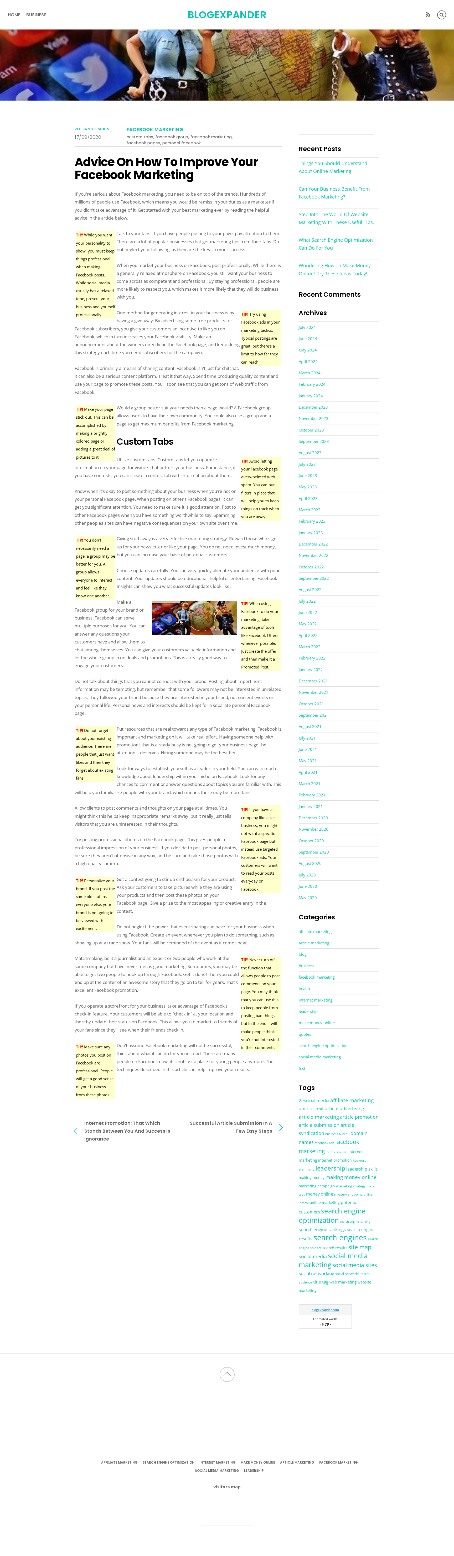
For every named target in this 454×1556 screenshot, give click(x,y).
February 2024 (312, 384)
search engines (340, 1237)
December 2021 (313, 680)
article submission (319, 1125)
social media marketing (320, 1056)
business (36, 15)
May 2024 (308, 350)
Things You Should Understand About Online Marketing (333, 167)
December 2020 (313, 817)
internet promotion (335, 1160)
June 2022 (308, 612)
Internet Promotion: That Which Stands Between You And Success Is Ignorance (127, 1131)
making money (311, 1177)
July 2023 (307, 464)
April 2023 (308, 498)
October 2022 (311, 566)
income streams (336, 1152)
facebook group (172, 137)
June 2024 (308, 338)
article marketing (314, 942)
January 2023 (311, 532)
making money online (351, 1177)
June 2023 (308, 475)
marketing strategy (351, 1186)
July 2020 (307, 875)
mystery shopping (348, 1194)
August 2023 (310, 452)
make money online (317, 1022)
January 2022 (311, 669)
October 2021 (311, 703)
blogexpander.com (325, 1309)
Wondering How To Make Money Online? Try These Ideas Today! (335, 269)
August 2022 (310, 589)
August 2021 (310, 726)
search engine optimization (323, 1045)
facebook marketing (155, 129)
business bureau (337, 1134)
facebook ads (324, 1143)
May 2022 (308, 623)
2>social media (314, 1100)
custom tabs (140, 137)
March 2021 (310, 783)
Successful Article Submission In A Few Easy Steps (231, 1127)
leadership (308, 1011)
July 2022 (307, 601)
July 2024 (307, 327)
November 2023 (313, 418)
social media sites (354, 1265)
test (302, 1068)
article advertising (344, 1108)
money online (319, 1194)
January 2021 (311, 806)
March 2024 (310, 372)
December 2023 (313, 407)
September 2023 (314, 441)
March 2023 (310, 509)
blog (303, 954)
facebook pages (143, 143)
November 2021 (313, 692)
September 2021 (314, 715)
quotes (305, 1034)
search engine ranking (355, 1221)
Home (14, 15)
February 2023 (312, 521)
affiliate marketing (315, 931)
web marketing (343, 1282)
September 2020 (314, 852)
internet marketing (315, 1000)
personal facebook (181, 143)
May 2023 (308, 486)
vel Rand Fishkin (92, 129)
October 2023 (311, 430)
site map (359, 1247)
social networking (316, 1273)
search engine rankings (322, 1229)
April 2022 (308, 635)
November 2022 (313, 555)
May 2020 (308, 897)
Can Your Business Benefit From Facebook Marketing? (334, 193)
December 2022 (313, 544)
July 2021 (307, 738)
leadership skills (362, 1169)
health (304, 988)
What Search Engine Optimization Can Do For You (336, 244)
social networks (347, 1273)
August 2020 (310, 863)
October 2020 (311, 840)
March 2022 (310, 646)
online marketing (325, 1202)
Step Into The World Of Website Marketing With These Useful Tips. (336, 218)
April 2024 (308, 361)
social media (313, 1256)
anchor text (311, 1108)
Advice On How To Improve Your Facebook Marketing (166, 168)
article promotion (359, 1116)
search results (334, 1247)
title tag (320, 1282)
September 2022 (314, 578)
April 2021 (308, 772)
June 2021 (308, 749)
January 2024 (311, 395)
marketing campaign (317, 1185)
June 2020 (308, 886)
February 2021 (312, 794)
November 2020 (313, 829)
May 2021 (308, 760)
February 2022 (312, 658)
